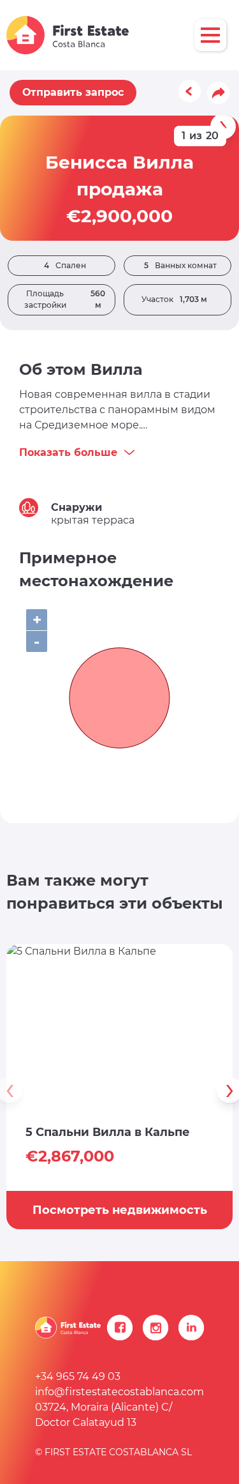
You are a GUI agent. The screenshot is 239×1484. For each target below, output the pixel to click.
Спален (65, 265)
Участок (174, 299)
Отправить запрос (73, 92)
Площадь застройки (65, 299)
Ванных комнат (180, 265)
